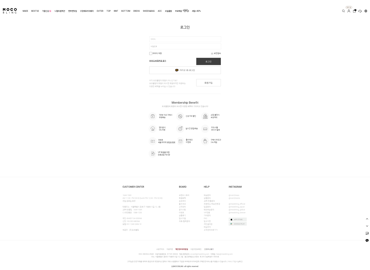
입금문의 (207, 207)
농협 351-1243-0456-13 (132, 224)
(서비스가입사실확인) (235, 261)
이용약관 (170, 249)
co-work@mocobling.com (199, 254)
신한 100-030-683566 (131, 221)
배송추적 (207, 227)
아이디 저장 (157, 53)
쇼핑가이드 (160, 249)
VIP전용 (207, 212)
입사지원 (182, 218)
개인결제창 (208, 224)
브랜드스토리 (184, 195)
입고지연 (207, 221)
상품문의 (207, 198)
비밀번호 (154, 46)
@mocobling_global (237, 210)
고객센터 (182, 207)
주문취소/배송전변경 (212, 204)
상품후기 (182, 215)
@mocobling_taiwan (237, 212)
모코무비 (182, 201)
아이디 (153, 39)
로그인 (209, 61)
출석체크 (182, 204)
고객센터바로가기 (211, 230)
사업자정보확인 (195, 249)
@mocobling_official (237, 204)
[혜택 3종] (348, 11)
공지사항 (182, 210)
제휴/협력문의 (184, 221)
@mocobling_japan (237, 207)
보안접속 (217, 53)
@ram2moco (234, 195)
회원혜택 (182, 198)
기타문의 (207, 215)
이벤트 (181, 212)
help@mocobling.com (224, 254)
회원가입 (209, 83)
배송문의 (207, 195)
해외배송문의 (209, 210)
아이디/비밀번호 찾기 (157, 61)
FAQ (205, 218)
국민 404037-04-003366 (132, 218)
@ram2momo (234, 198)
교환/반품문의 (209, 201)
